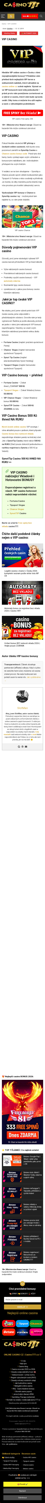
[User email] (26, 747)
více (28, 1478)
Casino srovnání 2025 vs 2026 (23, 1369)
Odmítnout (22, 1498)
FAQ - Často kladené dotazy (23, 1389)
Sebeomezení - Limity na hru (23, 1375)
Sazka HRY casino (29, 1457)
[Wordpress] (22, 747)
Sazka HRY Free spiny (11, 1465)
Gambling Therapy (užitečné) (23, 1397)
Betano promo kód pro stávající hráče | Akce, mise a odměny (32, 1222)
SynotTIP (14, 513)
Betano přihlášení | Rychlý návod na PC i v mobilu (32, 1238)
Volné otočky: (9, 1457)
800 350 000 (26, 1431)
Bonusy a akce (11, 16)
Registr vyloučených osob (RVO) (23, 1378)
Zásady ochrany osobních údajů (23, 1380)
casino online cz (9, 86)
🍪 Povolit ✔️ (22, 1484)
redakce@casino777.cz (22, 1424)
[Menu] (3, 16)
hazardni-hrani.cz (23, 1429)
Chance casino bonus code (14, 154)
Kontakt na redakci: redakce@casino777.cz (23, 1400)
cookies (36, 1416)
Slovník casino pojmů (23, 1391)
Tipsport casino (28, 1461)
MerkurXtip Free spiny (11, 1468)
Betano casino (28, 1469)
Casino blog (23, 1366)
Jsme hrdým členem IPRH (23, 1394)
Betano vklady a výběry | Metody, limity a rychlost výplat (32, 1206)
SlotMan (10, 28)
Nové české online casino (14, 427)
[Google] (19, 747)
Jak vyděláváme (11, 1444)
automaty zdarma (12, 281)
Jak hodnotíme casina (23, 1383)
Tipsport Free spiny (10, 1461)
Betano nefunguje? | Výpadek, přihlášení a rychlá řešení (32, 1190)
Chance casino (28, 1465)
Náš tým (23, 1364)
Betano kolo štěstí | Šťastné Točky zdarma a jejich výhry (33, 1174)
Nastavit (22, 1491)
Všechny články (9, 33)
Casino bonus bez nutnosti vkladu (18, 434)
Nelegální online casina (23, 1386)
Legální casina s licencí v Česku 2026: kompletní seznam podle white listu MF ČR (21, 573)
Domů (4, 24)
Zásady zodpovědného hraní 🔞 (23, 1372)
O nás (23, 1361)
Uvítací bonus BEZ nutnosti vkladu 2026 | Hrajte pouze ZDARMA (22, 644)
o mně (33, 734)
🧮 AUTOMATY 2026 (29, 33)
